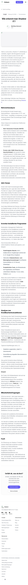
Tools (3, 546)
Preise (3, 530)
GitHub (3, 576)
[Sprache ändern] (5, 579)
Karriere (17, 525)
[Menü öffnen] (25, 2)
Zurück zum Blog (6, 9)
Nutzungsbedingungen (7, 564)
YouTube (4, 571)
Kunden (3, 532)
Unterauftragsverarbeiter (7, 562)
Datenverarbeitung (6, 566)
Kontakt (16, 527)
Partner (16, 530)
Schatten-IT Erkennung (7, 525)
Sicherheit (4, 541)
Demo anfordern (14, 491)
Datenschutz (4, 560)
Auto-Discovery (5, 522)
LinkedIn (3, 574)
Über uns (17, 520)
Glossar (3, 543)
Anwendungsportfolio (6, 520)
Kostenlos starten (14, 487)
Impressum (4, 569)
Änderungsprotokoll (6, 548)
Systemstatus (4, 551)
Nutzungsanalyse (5, 527)
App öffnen (19, 2)
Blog (16, 522)
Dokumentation (5, 538)
